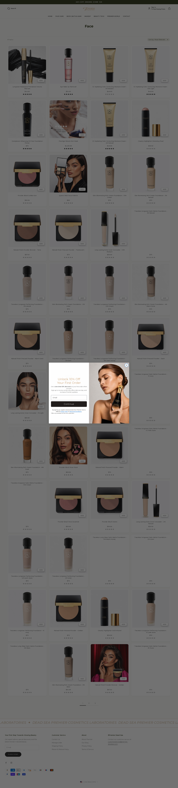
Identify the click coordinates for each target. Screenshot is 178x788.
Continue (69, 404)
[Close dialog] (126, 365)
